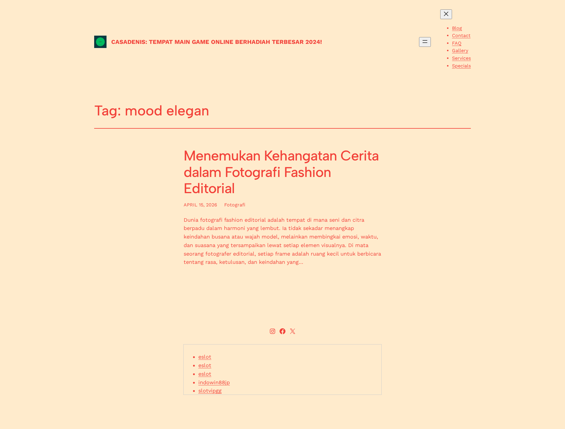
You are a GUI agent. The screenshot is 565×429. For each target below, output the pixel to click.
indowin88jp (214, 382)
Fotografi (234, 205)
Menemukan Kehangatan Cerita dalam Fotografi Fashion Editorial (281, 172)
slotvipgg (210, 390)
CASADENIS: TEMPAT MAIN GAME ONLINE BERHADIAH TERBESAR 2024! (216, 41)
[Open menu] (425, 42)
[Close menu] (446, 14)
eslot (204, 357)
